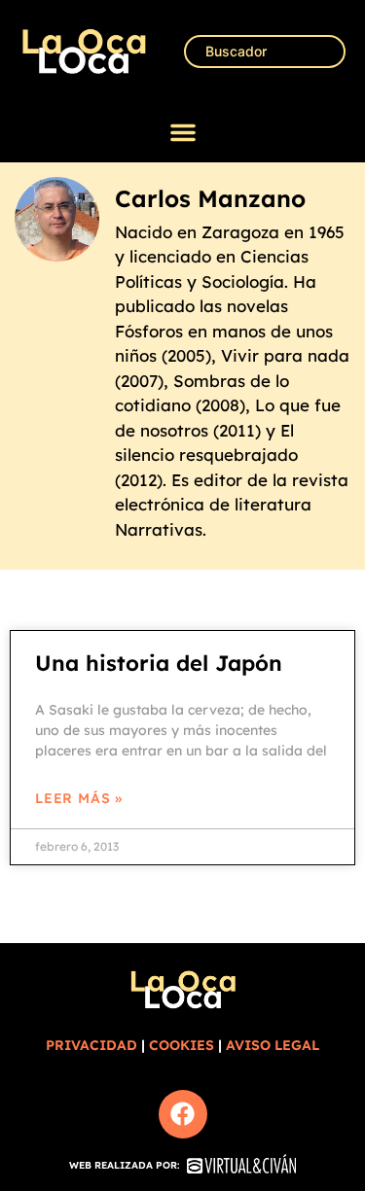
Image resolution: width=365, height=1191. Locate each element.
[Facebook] (183, 1114)
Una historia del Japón (158, 663)
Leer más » (79, 798)
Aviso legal (272, 1045)
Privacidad (91, 1045)
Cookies (181, 1045)
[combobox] (265, 51)
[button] (183, 132)
